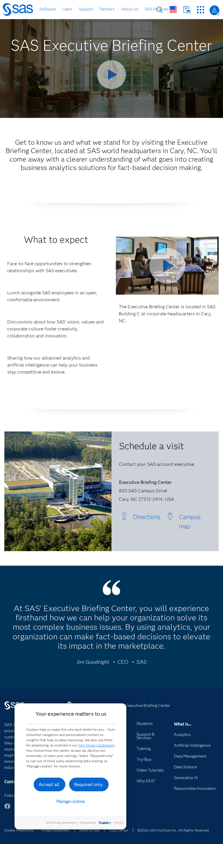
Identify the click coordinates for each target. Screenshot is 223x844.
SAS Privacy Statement (96, 745)
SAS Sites (200, 9)
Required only (88, 784)
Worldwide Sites (173, 9)
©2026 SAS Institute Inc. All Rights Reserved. (173, 830)
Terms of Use (89, 830)
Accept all (49, 784)
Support (86, 9)
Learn (67, 9)
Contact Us (186, 9)
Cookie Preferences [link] (19, 830)
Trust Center (118, 830)
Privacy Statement (55, 830)
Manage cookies (70, 801)
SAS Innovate (157, 9)
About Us (129, 9)
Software (47, 9)
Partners (107, 9)
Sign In (214, 10)
